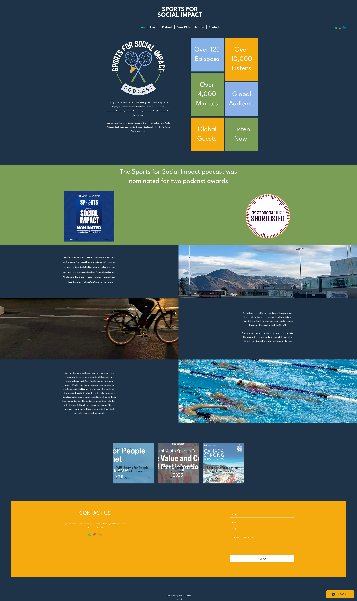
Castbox (147, 127)
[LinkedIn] (344, 27)
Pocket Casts (158, 127)
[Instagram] (340, 27)
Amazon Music (128, 127)
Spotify (118, 127)
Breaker (139, 127)
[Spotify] (336, 27)
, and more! (141, 131)
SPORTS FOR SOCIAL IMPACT (179, 12)
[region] (207, 54)
